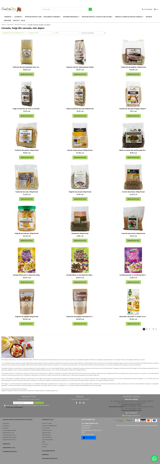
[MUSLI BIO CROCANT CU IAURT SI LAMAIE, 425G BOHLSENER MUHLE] (133, 302)
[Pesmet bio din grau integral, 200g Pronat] (133, 94)
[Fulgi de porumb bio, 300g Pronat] (27, 218)
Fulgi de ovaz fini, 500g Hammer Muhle (80, 67)
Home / (4, 24)
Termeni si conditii (47, 423)
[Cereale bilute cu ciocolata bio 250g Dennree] (80, 260)
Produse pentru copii (8, 432)
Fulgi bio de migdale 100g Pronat (26, 316)
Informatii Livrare (46, 430)
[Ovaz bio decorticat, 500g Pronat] (133, 218)
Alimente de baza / (21, 24)
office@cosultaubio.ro (132, 415)
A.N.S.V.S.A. (45, 444)
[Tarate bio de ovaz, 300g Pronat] (27, 177)
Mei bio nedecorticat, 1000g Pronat (80, 150)
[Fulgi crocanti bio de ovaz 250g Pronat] (80, 94)
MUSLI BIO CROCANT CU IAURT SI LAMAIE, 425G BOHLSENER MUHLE (133, 316)
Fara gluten (6, 423)
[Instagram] (83, 403)
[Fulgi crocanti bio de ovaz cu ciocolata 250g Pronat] (27, 94)
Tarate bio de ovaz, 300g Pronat (26, 192)
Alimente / (10, 24)
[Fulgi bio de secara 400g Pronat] (80, 177)
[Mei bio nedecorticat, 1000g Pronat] (80, 135)
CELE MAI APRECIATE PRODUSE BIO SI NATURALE (17, 419)
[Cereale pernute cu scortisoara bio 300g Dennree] (133, 260)
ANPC (43, 442)
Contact (44, 446)
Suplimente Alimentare (9, 439)
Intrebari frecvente (10, 451)
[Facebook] (76, 403)
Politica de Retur (46, 435)
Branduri (45, 454)
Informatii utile (47, 419)
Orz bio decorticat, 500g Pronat (133, 192)
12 (153, 329)
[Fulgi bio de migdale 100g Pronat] (27, 302)
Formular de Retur (47, 437)
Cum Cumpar (46, 428)
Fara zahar (6, 428)
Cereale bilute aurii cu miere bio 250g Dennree (27, 275)
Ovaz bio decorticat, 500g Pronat (133, 233)
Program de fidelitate (50, 458)
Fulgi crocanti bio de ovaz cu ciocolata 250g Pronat (27, 109)
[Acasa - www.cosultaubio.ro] (13, 9)
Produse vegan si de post (9, 430)
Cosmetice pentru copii (9, 435)
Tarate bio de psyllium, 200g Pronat (133, 67)
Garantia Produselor (47, 439)
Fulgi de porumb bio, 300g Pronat (27, 233)
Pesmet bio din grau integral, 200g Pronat (133, 109)
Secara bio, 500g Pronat (79, 233)
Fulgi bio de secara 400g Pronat (80, 192)
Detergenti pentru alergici (10, 437)
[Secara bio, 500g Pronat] (80, 218)
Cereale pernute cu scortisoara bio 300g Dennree (133, 275)
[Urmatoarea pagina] (156, 329)
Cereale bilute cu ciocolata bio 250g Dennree (80, 275)
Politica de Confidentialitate (14, 407)
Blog (23, 20)
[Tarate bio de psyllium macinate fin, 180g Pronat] (80, 302)
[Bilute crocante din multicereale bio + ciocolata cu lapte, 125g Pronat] (133, 135)
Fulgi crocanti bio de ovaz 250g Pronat (80, 109)
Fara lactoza (6, 425)
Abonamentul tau (9, 447)
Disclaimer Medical (48, 450)
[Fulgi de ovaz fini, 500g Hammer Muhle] (80, 52)
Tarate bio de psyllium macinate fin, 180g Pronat (80, 316)
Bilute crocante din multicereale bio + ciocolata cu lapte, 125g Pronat (133, 150)
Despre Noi (6, 444)
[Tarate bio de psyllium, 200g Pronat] (133, 52)
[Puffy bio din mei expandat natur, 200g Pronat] (27, 52)
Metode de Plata (46, 432)
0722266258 (132, 413)
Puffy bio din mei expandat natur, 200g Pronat (27, 67)
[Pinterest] (80, 403)
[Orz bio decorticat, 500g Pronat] (133, 177)
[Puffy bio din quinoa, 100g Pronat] (27, 135)
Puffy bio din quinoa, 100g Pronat (27, 150)
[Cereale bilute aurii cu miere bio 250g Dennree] (27, 260)
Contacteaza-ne (90, 437)
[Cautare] (90, 9)
